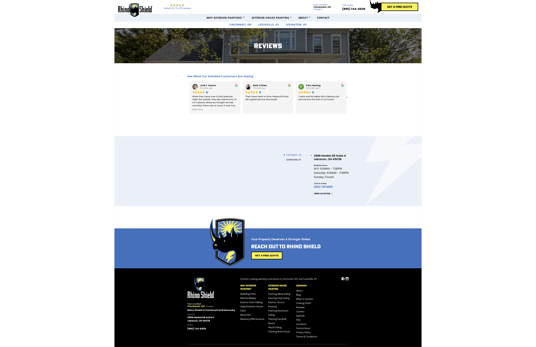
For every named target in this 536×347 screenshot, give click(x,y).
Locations (301, 324)
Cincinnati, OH (240, 24)
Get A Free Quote (267, 255)
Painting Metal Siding (279, 293)
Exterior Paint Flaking (251, 302)
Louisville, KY (268, 24)
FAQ (298, 319)
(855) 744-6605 (323, 187)
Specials (300, 315)
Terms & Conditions (306, 336)
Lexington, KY (296, 24)
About (303, 17)
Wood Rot (245, 314)
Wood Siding (275, 327)
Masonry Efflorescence (252, 319)
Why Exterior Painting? (224, 17)
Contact (323, 17)
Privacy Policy (303, 332)
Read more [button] (197, 109)
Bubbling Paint (248, 293)
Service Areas (303, 328)
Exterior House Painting (270, 17)
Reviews (300, 307)
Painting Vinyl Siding (278, 298)
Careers (300, 311)
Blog (298, 294)
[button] (346, 97)
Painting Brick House (279, 331)
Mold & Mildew (248, 298)
